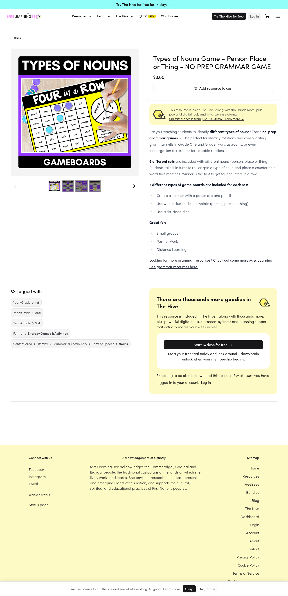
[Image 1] (54, 186)
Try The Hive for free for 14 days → (144, 4)
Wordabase (169, 16)
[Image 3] (81, 186)
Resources (79, 16)
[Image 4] (95, 186)
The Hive (122, 16)
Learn (101, 16)
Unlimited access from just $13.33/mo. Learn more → (206, 119)
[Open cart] (267, 16)
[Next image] (134, 186)
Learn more (171, 589)
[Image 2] (68, 186)
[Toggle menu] (278, 16)
